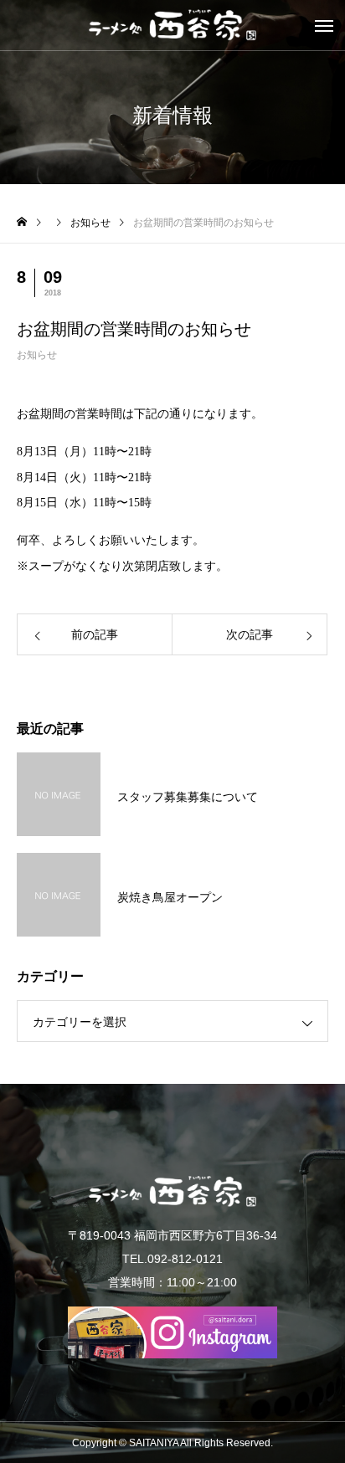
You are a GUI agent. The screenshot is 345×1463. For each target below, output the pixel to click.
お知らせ (37, 355)
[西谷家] (172, 24)
